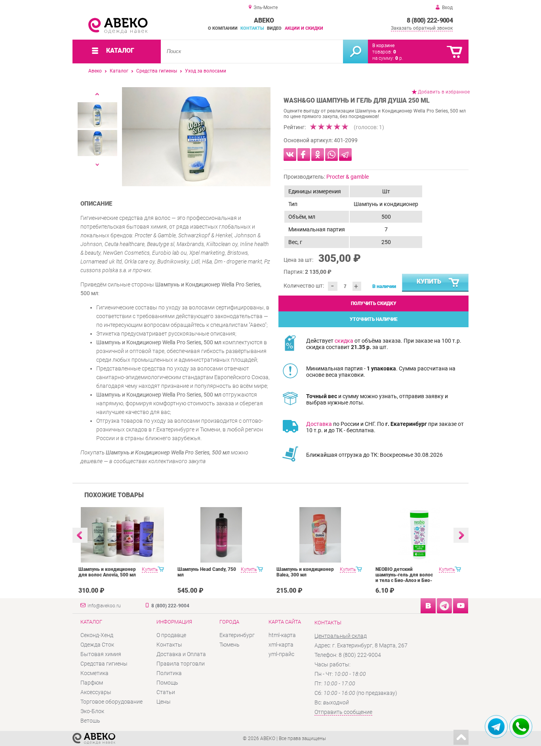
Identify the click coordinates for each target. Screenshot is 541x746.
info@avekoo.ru (104, 606)
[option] (196, 136)
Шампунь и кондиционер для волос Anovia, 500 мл (107, 572)
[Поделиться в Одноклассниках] (317, 154)
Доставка (319, 424)
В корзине (383, 45)
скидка (344, 341)
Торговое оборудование (111, 701)
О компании (223, 28)
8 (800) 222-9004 (430, 20)
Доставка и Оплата (181, 654)
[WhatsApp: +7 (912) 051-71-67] (520, 726)
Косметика (94, 673)
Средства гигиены (156, 71)
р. (399, 58)
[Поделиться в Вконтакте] (290, 154)
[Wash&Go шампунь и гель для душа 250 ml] (196, 136)
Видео (274, 28)
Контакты (252, 28)
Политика (169, 673)
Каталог (119, 71)
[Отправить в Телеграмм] (345, 154)
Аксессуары (95, 692)
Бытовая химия (100, 654)
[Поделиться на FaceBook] (303, 154)
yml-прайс (281, 654)
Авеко (95, 71)
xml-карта (281, 644)
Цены (163, 701)
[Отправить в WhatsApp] (331, 154)
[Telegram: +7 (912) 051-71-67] (496, 726)
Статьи (165, 692)
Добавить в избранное (444, 92)
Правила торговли (180, 663)
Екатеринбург (237, 635)
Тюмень (229, 644)
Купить (429, 281)
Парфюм (91, 682)
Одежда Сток (97, 644)
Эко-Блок (92, 711)
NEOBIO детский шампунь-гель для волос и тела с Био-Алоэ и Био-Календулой (404, 578)
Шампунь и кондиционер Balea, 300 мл (305, 572)
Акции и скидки (304, 28)
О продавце (171, 635)
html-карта (282, 635)
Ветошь (90, 720)
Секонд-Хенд (96, 635)
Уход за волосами (205, 71)
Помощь (167, 682)
